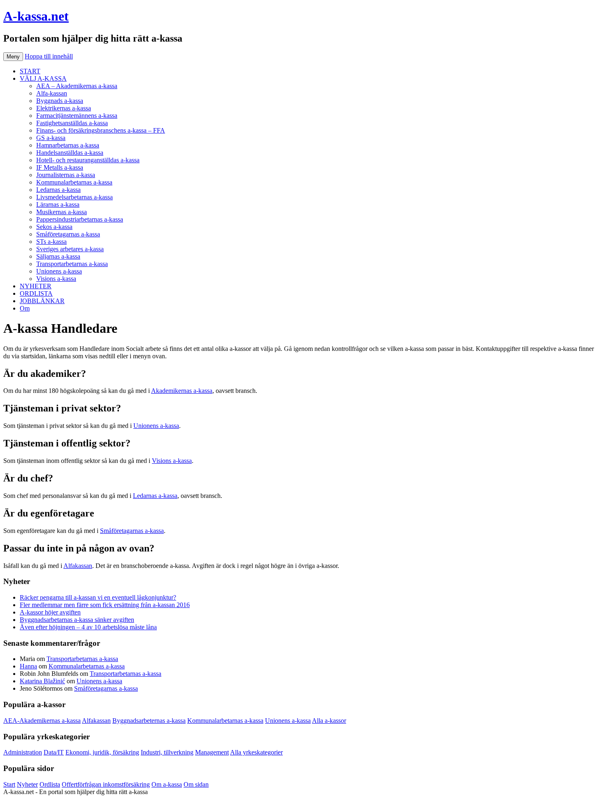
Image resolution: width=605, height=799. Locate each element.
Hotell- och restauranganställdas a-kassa (88, 160)
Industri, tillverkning (167, 752)
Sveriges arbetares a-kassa (70, 248)
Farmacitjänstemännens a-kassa (76, 115)
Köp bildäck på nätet (176, 791)
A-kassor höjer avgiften (50, 612)
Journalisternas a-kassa (65, 174)
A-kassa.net (36, 16)
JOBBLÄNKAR (42, 300)
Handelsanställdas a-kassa (69, 152)
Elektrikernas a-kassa (63, 108)
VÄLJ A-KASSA (43, 78)
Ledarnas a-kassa (58, 189)
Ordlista (50, 784)
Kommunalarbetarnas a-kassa (74, 182)
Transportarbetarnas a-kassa (72, 263)
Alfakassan (77, 565)
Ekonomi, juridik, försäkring (102, 752)
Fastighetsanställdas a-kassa (72, 122)
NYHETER (35, 286)
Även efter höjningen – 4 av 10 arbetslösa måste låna (88, 627)
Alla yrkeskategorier (256, 752)
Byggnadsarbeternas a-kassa (149, 720)
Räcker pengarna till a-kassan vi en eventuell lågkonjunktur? (98, 597)
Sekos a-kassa (54, 226)
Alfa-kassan (51, 93)
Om (25, 308)
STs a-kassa (51, 241)
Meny (13, 57)
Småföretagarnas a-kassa (68, 234)
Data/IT (54, 752)
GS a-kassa (50, 137)
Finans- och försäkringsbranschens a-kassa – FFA (100, 130)
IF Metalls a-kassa (59, 167)
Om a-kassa (166, 784)
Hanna (28, 666)
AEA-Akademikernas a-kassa (42, 720)
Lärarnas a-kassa (57, 204)
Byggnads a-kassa (59, 100)
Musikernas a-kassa (61, 211)
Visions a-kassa (56, 278)
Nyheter (27, 784)
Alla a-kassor (329, 720)
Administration (22, 752)
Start (9, 784)
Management (212, 752)
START (30, 71)
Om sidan (196, 784)
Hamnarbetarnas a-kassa (67, 145)
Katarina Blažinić (42, 681)
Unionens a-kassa (59, 271)
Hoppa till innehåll (49, 56)
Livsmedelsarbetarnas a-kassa (74, 197)
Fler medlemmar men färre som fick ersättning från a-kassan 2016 (105, 604)
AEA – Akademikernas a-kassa (76, 85)
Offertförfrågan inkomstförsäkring (106, 784)
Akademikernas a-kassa (181, 390)
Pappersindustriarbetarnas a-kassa (79, 219)
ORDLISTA (36, 293)
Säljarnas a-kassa (58, 256)
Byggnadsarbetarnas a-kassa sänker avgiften (77, 619)
